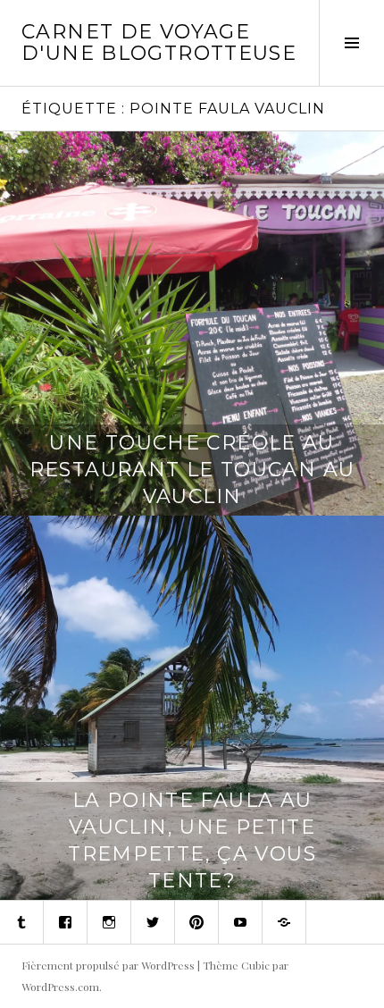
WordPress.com (60, 986)
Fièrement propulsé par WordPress (108, 965)
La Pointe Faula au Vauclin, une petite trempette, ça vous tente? (192, 840)
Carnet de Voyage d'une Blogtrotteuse (158, 42)
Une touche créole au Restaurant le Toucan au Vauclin (192, 469)
